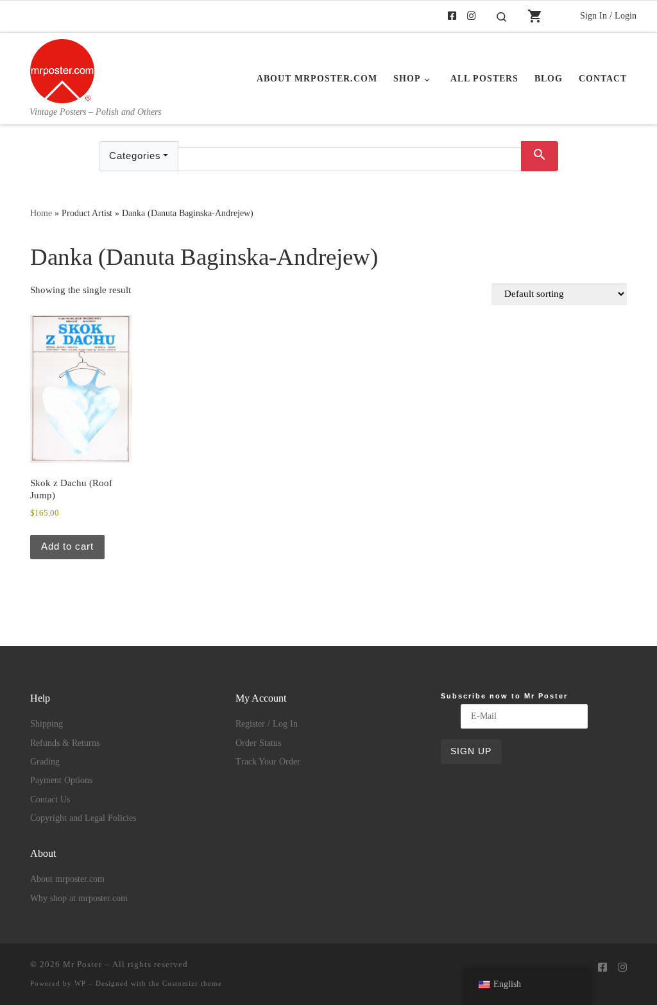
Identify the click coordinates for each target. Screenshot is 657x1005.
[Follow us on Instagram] (471, 16)
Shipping (46, 724)
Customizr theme (192, 983)
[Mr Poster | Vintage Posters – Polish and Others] (62, 69)
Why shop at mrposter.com (79, 898)
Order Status (258, 743)
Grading (45, 761)
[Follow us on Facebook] (452, 16)
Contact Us (50, 799)
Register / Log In (266, 724)
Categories (135, 155)
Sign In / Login (608, 15)
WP (80, 983)
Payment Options (61, 780)
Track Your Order (267, 761)
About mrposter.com (67, 879)
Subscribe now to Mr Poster (504, 696)
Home (41, 213)
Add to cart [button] (67, 546)
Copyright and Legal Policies (83, 818)
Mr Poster (82, 964)
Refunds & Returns (64, 743)
